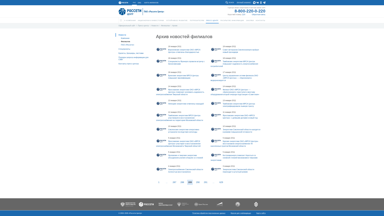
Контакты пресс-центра (128, 64)
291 (205, 182)
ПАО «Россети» (127, 45)
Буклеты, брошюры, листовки (131, 53)
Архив (174, 26)
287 (174, 182)
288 (182, 182)
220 (243, 15)
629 (221, 182)
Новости (155, 26)
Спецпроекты (124, 49)
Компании (125, 38)
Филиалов (165, 26)
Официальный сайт (126, 26)
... (167, 182)
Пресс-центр (143, 26)
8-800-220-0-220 (250, 11)
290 (198, 182)
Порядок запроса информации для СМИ (133, 58)
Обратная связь (258, 15)
